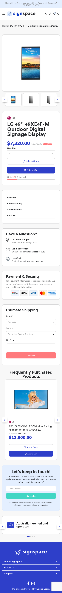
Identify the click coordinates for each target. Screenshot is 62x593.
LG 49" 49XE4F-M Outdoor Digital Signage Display (34, 25)
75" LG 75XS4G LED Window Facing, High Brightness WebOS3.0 (30, 428)
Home (5, 25)
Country (10, 316)
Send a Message (20, 248)
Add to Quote (32, 161)
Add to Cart (32, 170)
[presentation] (5, 99)
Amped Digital (43, 588)
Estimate (31, 355)
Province (10, 328)
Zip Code (10, 340)
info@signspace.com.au (34, 251)
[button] (28, 536)
